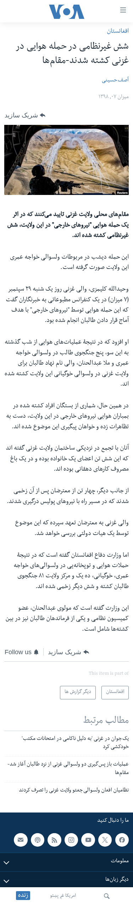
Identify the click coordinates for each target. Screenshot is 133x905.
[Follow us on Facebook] (122, 840)
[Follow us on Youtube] (88, 840)
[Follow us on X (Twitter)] (105, 840)
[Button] (25, 115)
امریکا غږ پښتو (63, 896)
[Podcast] (37, 840)
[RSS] (54, 840)
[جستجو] (106, 896)
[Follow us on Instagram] (71, 840)
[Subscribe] (20, 840)
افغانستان (118, 32)
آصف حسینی (115, 81)
